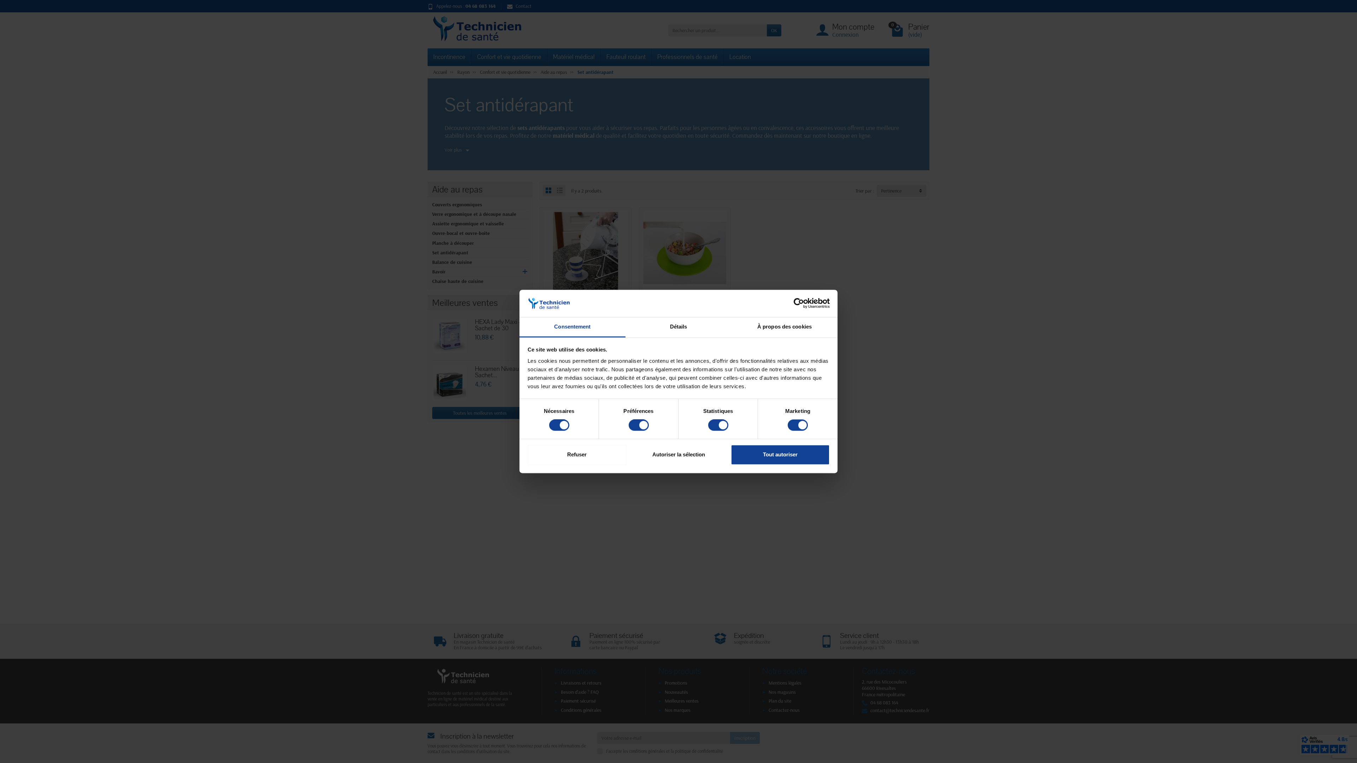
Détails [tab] (678, 327)
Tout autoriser (780, 454)
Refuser (577, 454)
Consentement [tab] (572, 327)
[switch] (639, 425)
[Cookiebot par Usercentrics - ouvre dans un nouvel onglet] (799, 303)
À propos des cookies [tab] (784, 327)
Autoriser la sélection (678, 454)
